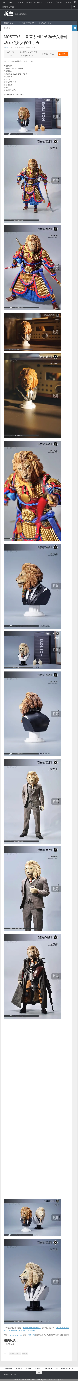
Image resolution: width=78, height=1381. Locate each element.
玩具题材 (37, 2)
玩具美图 (28, 2)
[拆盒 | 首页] (8, 13)
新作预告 (20, 2)
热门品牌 (47, 2)
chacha (7, 48)
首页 (3, 2)
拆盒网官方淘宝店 (8, 7)
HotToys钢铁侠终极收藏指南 (26, 23)
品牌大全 (68, 2)
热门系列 (58, 2)
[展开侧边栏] (74, 28)
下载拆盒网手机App (45, 23)
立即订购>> (63, 54)
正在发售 (11, 2)
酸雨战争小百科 (9, 23)
